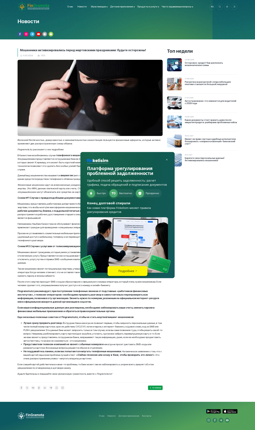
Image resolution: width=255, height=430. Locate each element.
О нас (70, 6)
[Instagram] (62, 388)
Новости (82, 6)
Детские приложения (128, 416)
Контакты (146, 416)
